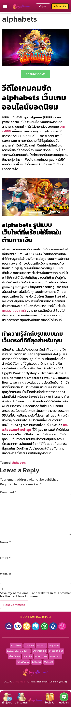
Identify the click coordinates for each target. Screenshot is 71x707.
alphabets (18, 462)
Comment (8, 492)
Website (5, 573)
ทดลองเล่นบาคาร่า (14, 310)
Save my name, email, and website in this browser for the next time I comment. (35, 594)
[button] (5, 6)
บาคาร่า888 (19, 681)
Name (5, 542)
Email (5, 558)
